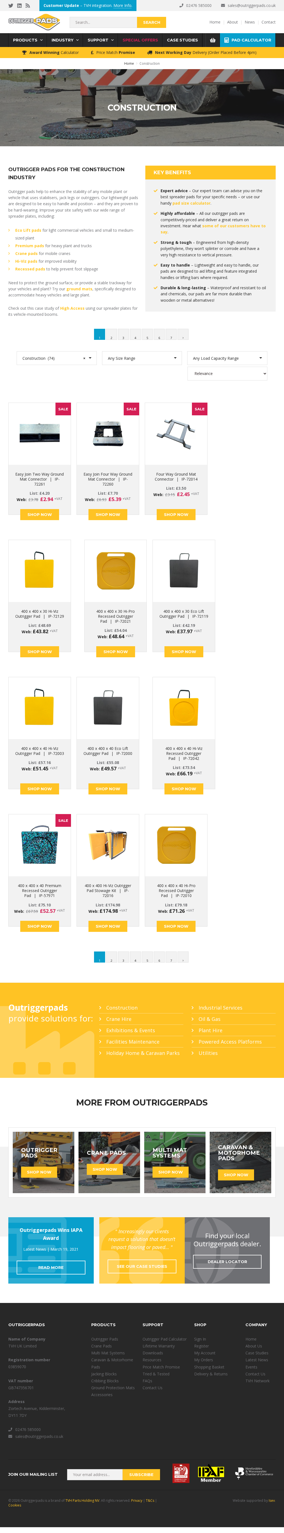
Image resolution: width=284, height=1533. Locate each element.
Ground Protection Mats (113, 1387)
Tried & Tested (156, 1373)
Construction (122, 1007)
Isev (272, 1500)
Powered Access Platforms (230, 1041)
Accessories (102, 1394)
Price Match (115, 52)
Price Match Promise (161, 1367)
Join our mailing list (33, 1474)
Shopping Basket (209, 1367)
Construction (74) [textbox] (53, 358)
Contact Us (153, 1387)
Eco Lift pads (28, 230)
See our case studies (142, 1266)
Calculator (54, 52)
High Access (72, 308)
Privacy (136, 1500)
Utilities (208, 1053)
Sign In (200, 1339)
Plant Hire (210, 1030)
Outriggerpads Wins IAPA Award (51, 1234)
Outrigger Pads (104, 1339)
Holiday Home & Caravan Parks (143, 1053)
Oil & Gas (209, 1019)
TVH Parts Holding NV (82, 1500)
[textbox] (139, 358)
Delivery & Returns (211, 1373)
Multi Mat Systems (108, 1352)
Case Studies (256, 1352)
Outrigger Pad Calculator (165, 1339)
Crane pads (26, 253)
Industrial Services (220, 1007)
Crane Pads (101, 1346)
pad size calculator (192, 203)
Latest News (256, 1359)
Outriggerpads (34, 22)
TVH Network (257, 1380)
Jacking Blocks (104, 1373)
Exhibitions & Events (130, 1030)
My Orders (203, 1359)
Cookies (14, 1505)
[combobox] (57, 358)
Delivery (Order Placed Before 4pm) (206, 52)
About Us (253, 1346)
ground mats (79, 288)
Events (251, 1367)
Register (201, 1346)
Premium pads (29, 245)
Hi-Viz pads (26, 261)
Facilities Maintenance (132, 1041)
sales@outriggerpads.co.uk (252, 5)
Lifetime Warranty (159, 1346)
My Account (204, 1352)
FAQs (147, 1380)
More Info (122, 5)
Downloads (153, 1352)
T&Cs (150, 1500)
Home (251, 1339)
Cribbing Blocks (105, 1380)
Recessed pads (30, 269)
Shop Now (39, 514)
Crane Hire (118, 1019)
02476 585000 (199, 5)
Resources (152, 1359)
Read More (51, 1267)
